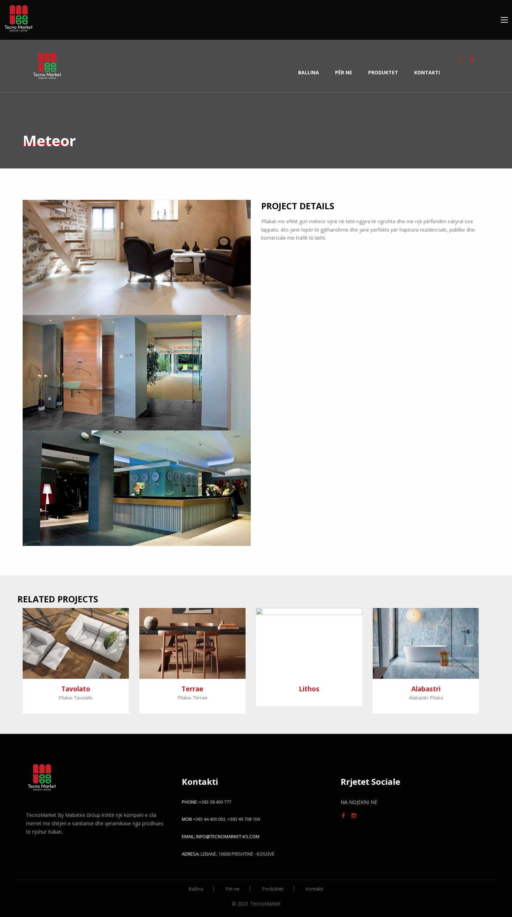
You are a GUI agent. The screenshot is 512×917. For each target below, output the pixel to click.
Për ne (343, 72)
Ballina (308, 72)
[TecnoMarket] (18, 16)
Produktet (383, 72)
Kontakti (427, 72)
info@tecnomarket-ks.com (227, 836)
